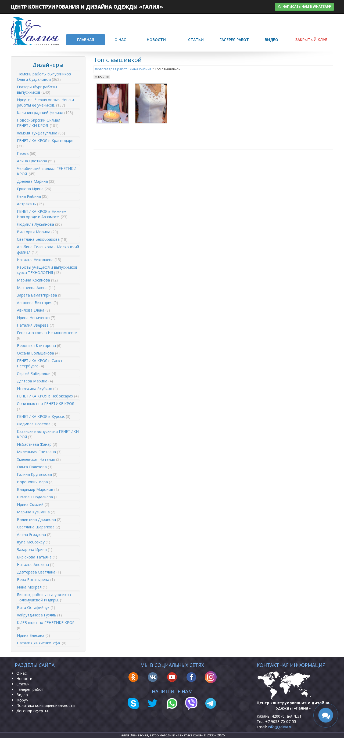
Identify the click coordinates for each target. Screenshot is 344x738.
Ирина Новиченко (36, 317)
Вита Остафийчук (36, 607)
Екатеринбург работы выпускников (37, 89)
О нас (120, 39)
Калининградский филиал (45, 112)
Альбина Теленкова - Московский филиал (48, 249)
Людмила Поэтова (36, 423)
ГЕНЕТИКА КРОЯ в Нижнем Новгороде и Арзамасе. (42, 214)
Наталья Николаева (39, 259)
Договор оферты (32, 710)
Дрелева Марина (36, 181)
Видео (271, 39)
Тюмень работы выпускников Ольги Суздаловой (44, 76)
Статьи (196, 39)
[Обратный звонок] (326, 715)
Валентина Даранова (39, 519)
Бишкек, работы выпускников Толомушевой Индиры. (44, 597)
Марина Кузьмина (36, 511)
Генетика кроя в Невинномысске (47, 335)
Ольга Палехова (34, 466)
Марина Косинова (37, 280)
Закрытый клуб (311, 39)
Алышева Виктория (37, 302)
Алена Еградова (34, 534)
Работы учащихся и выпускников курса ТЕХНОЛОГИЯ (47, 270)
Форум (22, 700)
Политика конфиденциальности (45, 705)
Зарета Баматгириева (40, 295)
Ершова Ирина (34, 188)
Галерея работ (234, 39)
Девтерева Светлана (39, 572)
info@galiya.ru (280, 726)
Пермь (27, 153)
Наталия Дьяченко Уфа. (41, 642)
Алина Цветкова (36, 160)
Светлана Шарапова (38, 526)
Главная (85, 39)
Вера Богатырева (36, 579)
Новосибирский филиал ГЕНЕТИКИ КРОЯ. (38, 123)
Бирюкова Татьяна (37, 557)
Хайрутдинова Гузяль (39, 615)
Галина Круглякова (37, 474)
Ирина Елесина (33, 635)
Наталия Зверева (35, 325)
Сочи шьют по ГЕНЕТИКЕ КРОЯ (45, 406)
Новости (156, 39)
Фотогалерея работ (111, 69)
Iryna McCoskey (33, 542)
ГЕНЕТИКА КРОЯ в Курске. (43, 416)
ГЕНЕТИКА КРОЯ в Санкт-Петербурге (40, 363)
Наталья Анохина (36, 564)
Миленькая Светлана (39, 451)
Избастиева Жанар (37, 444)
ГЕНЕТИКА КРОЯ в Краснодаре (45, 143)
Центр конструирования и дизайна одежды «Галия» (87, 6)
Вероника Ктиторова (39, 345)
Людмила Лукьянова (39, 224)
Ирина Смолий (33, 504)
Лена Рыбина (33, 196)
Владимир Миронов (38, 489)
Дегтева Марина (35, 380)
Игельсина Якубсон (37, 388)
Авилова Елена (33, 310)
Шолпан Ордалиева (38, 496)
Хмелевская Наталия (39, 459)
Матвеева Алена (36, 287)
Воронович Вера (35, 481)
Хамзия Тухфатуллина (41, 133)
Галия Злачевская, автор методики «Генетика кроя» (161, 735)
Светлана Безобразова (42, 239)
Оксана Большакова (38, 353)
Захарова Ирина (34, 549)
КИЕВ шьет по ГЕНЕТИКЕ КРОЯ (45, 625)
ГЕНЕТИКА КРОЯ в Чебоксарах (48, 396)
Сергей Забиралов (36, 373)
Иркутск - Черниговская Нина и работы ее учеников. (45, 102)
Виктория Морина (37, 231)
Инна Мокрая (32, 587)
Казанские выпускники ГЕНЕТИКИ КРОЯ (48, 434)
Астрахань (30, 203)
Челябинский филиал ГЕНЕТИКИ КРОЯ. (46, 171)
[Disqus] (214, 222)
